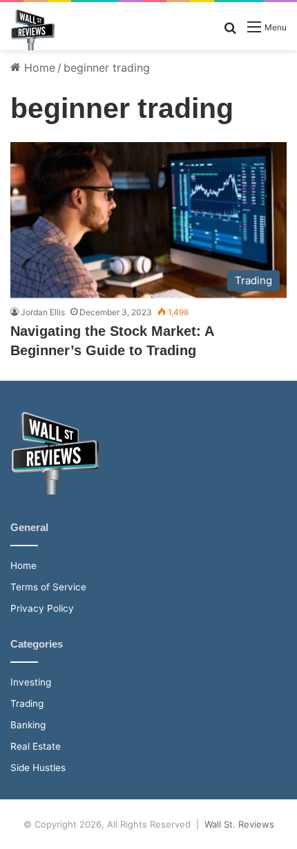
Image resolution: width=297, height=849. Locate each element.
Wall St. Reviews (239, 824)
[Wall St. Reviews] (32, 29)
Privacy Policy (42, 608)
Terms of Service (48, 586)
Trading (27, 703)
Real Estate (35, 746)
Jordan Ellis (43, 312)
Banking (28, 724)
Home (38, 67)
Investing (30, 682)
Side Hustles (38, 767)
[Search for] (230, 32)
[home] (54, 491)
